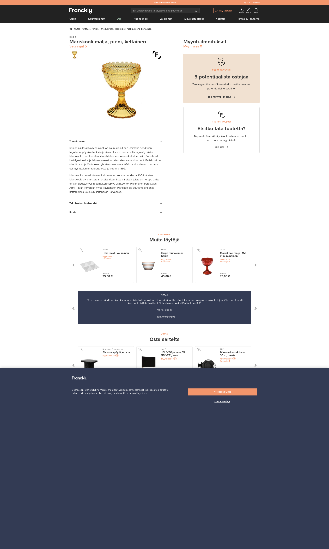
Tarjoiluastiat (106, 28)
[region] (164, 458)
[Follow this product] (81, 250)
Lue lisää (219, 146)
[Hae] (196, 10)
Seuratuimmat (96, 19)
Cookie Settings (222, 401)
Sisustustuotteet (194, 19)
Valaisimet (166, 19)
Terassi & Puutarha (248, 19)
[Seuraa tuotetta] (157, 55)
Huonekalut (140, 19)
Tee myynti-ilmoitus (219, 97)
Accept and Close (222, 392)
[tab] (115, 141)
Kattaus (220, 19)
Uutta (72, 19)
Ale (119, 19)
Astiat (95, 28)
